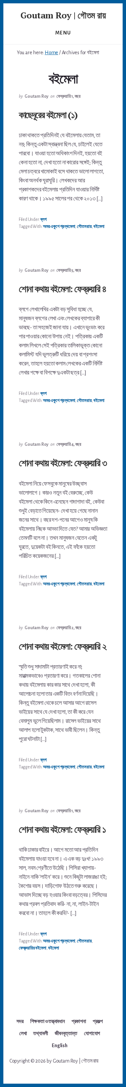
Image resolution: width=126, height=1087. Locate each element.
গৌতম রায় (84, 226)
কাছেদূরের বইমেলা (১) (48, 114)
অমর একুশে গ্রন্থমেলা (59, 226)
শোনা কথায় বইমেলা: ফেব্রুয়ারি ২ (62, 646)
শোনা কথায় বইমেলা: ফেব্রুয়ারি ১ (62, 829)
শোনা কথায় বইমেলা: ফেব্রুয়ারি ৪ (62, 288)
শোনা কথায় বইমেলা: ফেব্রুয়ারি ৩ (63, 462)
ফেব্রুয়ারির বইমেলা (32, 948)
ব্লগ (43, 219)
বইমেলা (98, 226)
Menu (63, 32)
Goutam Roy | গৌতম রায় (63, 15)
